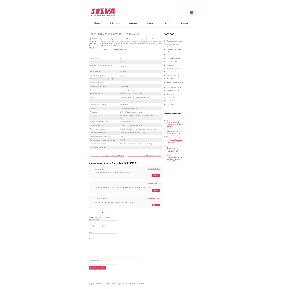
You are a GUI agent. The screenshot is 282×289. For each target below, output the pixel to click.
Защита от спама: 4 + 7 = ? (98, 261)
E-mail (100, 226)
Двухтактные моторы (174, 55)
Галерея (167, 23)
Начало (97, 23)
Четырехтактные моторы (173, 45)
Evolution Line (172, 62)
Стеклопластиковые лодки (175, 83)
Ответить (156, 175)
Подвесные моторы (175, 41)
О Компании (115, 23)
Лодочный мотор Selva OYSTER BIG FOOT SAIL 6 (107, 156)
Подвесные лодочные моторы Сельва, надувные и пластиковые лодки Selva (116, 284)
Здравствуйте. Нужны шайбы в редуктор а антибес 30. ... (174, 159)
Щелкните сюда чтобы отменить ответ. (99, 217)
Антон (104, 213)
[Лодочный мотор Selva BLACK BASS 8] (94, 46)
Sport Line (170, 65)
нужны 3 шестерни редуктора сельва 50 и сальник (175, 124)
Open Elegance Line (174, 87)
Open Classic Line (173, 91)
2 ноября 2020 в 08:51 (154, 169)
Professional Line (173, 68)
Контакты (184, 23)
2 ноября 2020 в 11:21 (154, 183)
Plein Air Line (171, 72)
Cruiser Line (171, 97)
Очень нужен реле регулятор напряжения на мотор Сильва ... (175, 150)
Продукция (132, 23)
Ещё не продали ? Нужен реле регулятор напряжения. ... (175, 140)
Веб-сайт (92, 232)
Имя (94, 219)
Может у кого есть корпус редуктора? (174, 132)
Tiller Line (170, 94)
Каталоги (149, 23)
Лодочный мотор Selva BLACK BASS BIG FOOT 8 (144, 156)
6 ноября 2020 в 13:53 (154, 198)
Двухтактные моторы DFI (174, 50)
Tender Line (171, 79)
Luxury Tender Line (173, 75)
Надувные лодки (173, 58)
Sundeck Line (171, 101)
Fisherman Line (172, 104)
